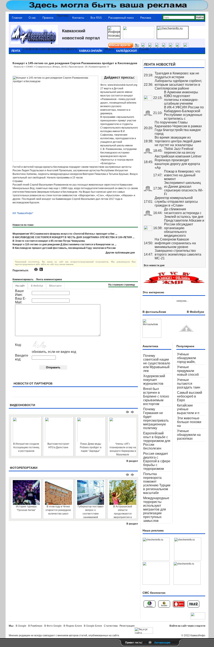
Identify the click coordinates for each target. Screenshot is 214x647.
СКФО (29, 66)
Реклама (145, 17)
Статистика (111, 625)
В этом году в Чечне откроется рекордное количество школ (58, 510)
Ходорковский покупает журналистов (154, 379)
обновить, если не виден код (54, 351)
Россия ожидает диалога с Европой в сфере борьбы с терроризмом (156, 461)
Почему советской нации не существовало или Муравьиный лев (156, 363)
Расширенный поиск (121, 17)
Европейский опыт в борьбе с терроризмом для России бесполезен (156, 440)
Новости (19, 66)
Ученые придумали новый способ (188, 370)
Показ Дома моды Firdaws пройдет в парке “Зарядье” (90, 447)
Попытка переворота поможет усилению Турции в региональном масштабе (156, 483)
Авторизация (162, 642)
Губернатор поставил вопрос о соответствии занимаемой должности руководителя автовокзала (90, 512)
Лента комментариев (49, 279)
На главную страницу (121, 284)
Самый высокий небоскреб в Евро (189, 396)
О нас (32, 17)
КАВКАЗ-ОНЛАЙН (90, 50)
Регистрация (127, 625)
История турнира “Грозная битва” (26, 508)
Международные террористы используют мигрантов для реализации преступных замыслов (156, 509)
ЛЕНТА (15, 50)
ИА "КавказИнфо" (23, 213)
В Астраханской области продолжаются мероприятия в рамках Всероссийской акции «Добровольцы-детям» (122, 512)
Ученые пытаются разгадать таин (188, 383)
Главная (17, 17)
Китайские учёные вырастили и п (188, 409)
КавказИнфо (197, 635)
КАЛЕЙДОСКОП (126, 50)
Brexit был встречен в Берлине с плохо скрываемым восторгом (156, 396)
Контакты (78, 17)
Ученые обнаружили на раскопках (189, 434)
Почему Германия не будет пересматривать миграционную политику (156, 418)
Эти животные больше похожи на (189, 421)
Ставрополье (43, 66)
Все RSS (96, 17)
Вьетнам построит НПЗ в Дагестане (58, 445)
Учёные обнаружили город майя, (186, 358)
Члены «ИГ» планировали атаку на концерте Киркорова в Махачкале (123, 449)
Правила (47, 17)
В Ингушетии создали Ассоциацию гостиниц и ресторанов (26, 447)
